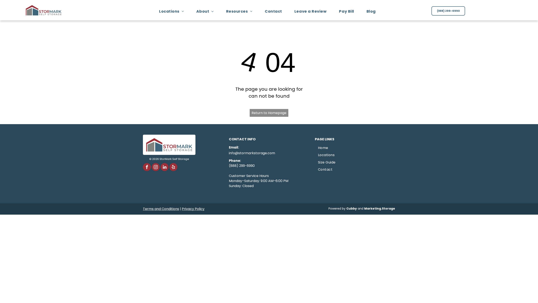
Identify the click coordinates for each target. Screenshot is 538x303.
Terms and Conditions (161, 208)
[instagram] (156, 167)
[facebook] (147, 167)
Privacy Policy (193, 208)
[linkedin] (165, 167)
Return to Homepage (269, 112)
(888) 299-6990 (242, 165)
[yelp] (173, 167)
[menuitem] (173, 11)
